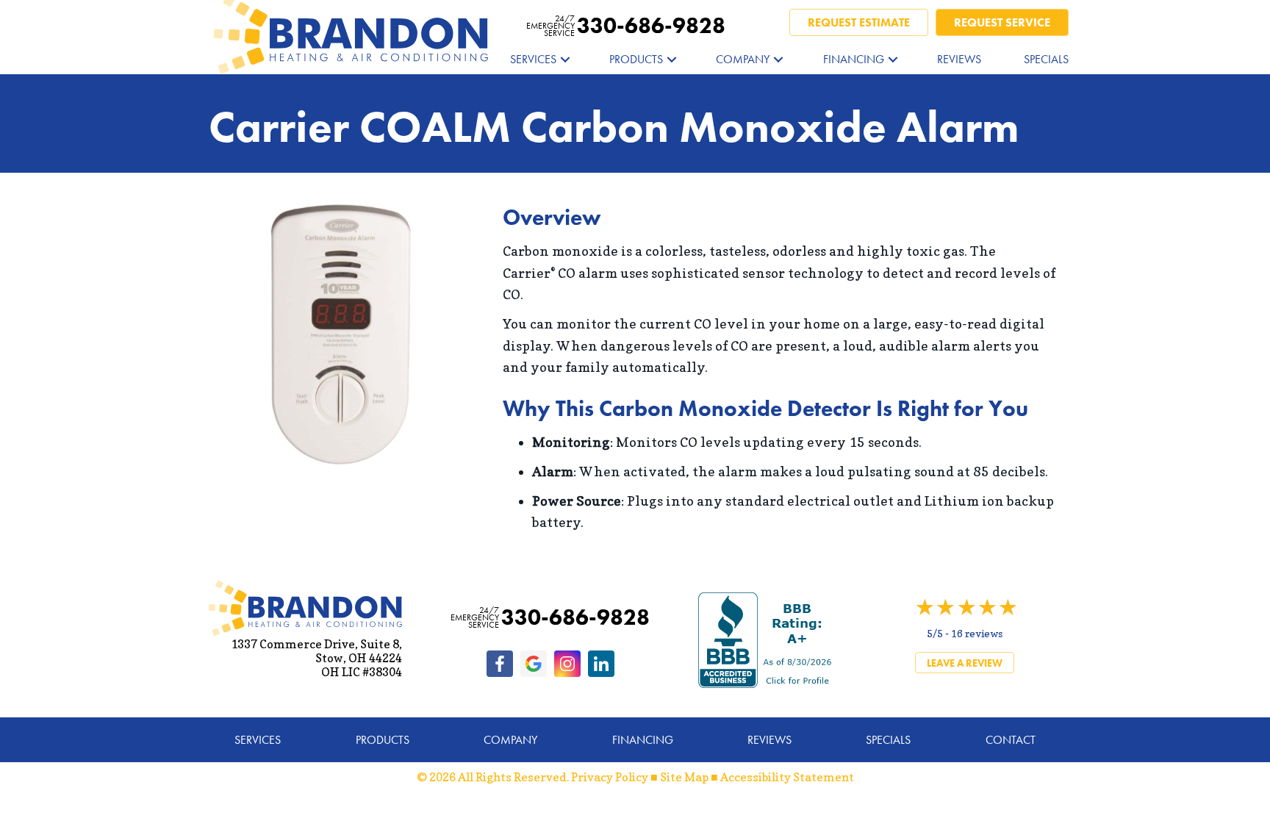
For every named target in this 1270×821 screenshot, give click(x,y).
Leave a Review (964, 663)
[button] (565, 59)
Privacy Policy (609, 777)
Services (533, 59)
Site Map (684, 777)
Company (742, 59)
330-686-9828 (625, 26)
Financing (853, 59)
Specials (1046, 59)
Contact (1011, 739)
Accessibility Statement (787, 777)
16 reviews (976, 633)
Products (636, 59)
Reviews (959, 59)
